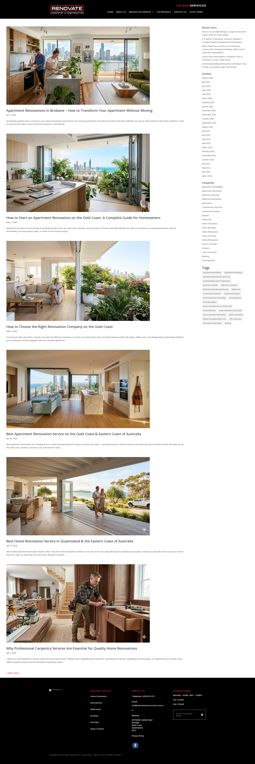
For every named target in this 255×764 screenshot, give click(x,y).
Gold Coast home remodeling (214, 298)
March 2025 (207, 147)
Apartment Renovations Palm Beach (216, 281)
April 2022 (206, 172)
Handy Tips (207, 219)
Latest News (196, 12)
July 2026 (206, 82)
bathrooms (236, 289)
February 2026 (208, 102)
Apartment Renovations (233, 272)
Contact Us (180, 12)
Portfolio (94, 722)
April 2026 (206, 94)
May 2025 (206, 139)
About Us (121, 12)
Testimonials (164, 12)
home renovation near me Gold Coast (217, 306)
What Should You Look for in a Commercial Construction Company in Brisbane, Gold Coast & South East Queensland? (223, 49)
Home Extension (235, 298)
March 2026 (207, 98)
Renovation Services (140, 12)
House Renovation (210, 240)
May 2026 (206, 90)
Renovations (96, 702)
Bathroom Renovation (212, 199)
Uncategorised (208, 260)
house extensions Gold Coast (230, 310)
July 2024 (206, 163)
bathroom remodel (210, 285)
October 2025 (208, 118)
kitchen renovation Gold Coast (214, 319)
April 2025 (206, 143)
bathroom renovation (229, 285)
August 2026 (207, 78)
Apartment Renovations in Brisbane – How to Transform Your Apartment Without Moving (79, 110)
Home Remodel (209, 227)
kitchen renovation (236, 315)
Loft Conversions (209, 252)
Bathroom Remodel (210, 195)
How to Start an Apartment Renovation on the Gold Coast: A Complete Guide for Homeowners (83, 217)
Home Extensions (209, 223)
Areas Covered (97, 729)
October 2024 (208, 159)
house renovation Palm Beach (214, 315)
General (205, 215)
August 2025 (207, 127)
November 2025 (209, 114)
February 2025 (208, 151)
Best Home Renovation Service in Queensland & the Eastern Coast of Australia (69, 541)
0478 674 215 (198, 5)
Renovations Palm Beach (212, 323)
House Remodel (209, 236)
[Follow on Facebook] (135, 745)
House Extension (209, 310)
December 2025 (209, 110)
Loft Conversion (235, 319)
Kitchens (205, 248)
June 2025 (206, 135)
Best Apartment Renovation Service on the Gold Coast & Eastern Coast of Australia (73, 433)
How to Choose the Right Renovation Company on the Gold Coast (59, 326)
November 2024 (209, 155)
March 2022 (207, 176)
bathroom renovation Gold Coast (215, 289)
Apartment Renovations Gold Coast (216, 277)
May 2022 (206, 168)
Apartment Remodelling (212, 187)
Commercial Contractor (212, 207)
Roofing (205, 256)
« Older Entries (12, 673)
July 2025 (206, 131)
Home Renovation (210, 232)
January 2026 (207, 106)
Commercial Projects (211, 211)
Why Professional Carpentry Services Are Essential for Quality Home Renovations (71, 648)
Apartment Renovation (212, 191)
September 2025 (209, 123)
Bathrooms (207, 203)
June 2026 (206, 86)
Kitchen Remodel (209, 244)
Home (110, 12)
